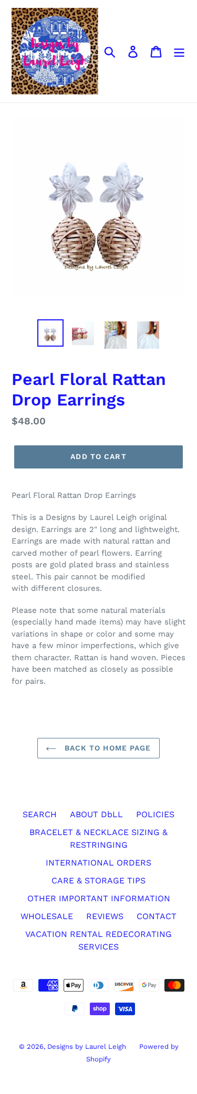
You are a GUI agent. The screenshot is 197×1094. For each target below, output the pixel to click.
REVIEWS (104, 916)
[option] (50, 333)
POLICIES (155, 814)
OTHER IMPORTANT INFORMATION (98, 898)
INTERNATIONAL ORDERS (98, 863)
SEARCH (40, 814)
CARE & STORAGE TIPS (98, 880)
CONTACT (157, 916)
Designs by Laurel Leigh (86, 1046)
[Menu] (179, 51)
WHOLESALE (46, 916)
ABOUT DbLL (96, 814)
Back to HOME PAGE (106, 748)
